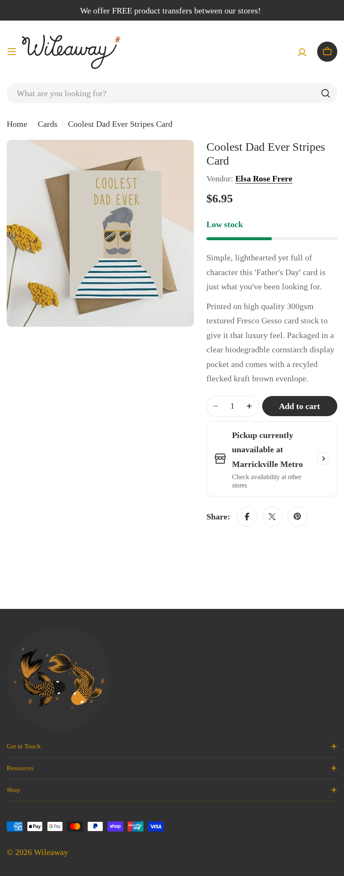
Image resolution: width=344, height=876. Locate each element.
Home (17, 124)
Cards (47, 124)
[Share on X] (272, 516)
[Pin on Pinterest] (297, 516)
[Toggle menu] (12, 52)
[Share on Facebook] (247, 516)
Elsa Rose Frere (263, 178)
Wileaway (51, 852)
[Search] (326, 93)
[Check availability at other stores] (323, 458)
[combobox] (172, 93)
